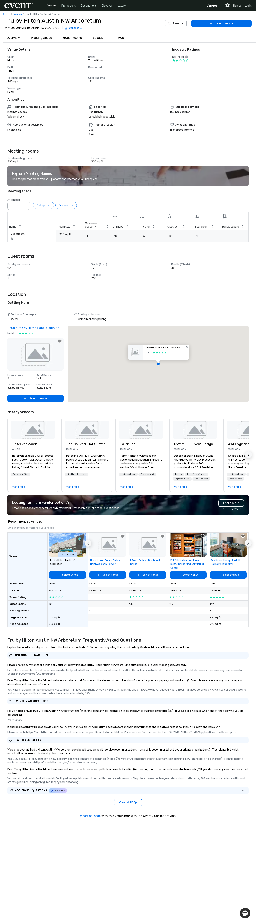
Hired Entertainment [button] (76, 474)
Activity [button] (178, 474)
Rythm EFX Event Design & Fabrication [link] (195, 444)
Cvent (6, 14)
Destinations (89, 5)
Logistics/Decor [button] (128, 474)
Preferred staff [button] (147, 474)
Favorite (178, 23)
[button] (26, 205)
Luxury (122, 5)
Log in (248, 5)
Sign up (237, 5)
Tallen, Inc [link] (127, 444)
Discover (107, 5)
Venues (51, 5)
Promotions (68, 5)
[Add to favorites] (60, 341)
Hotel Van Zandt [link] (24, 444)
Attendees (14, 200)
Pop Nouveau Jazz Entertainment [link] (87, 444)
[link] (33, 430)
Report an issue (90, 816)
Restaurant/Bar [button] (20, 474)
